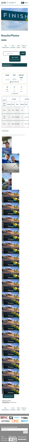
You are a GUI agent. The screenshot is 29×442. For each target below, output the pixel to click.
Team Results (18, 46)
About (2, 437)
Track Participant (12, 46)
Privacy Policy (4, 438)
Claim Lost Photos (24, 46)
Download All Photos (8, 396)
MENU (26, 3)
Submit (25, 432)
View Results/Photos (5, 46)
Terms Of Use (4, 440)
